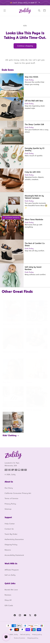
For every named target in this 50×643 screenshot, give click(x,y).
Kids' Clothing (9, 435)
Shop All (8, 600)
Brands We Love (11, 590)
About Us (9, 482)
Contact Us (9, 529)
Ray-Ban (7, 382)
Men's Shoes (9, 410)
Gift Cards (9, 605)
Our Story (9, 488)
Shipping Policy (11, 544)
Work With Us (11, 563)
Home (29, 382)
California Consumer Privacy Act (18, 493)
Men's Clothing (33, 410)
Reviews (8, 595)
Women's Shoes (34, 324)
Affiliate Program (12, 570)
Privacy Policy (10, 504)
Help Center (10, 524)
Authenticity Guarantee (14, 539)
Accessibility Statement (14, 555)
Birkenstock (32, 352)
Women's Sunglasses (13, 352)
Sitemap (8, 509)
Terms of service (19, 638)
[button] (4, 10)
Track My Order (11, 534)
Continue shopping (25, 46)
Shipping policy (32, 638)
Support (8, 517)
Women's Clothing (12, 324)
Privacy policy (37, 634)
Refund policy (25, 634)
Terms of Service (11, 498)
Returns (8, 550)
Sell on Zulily (10, 575)
